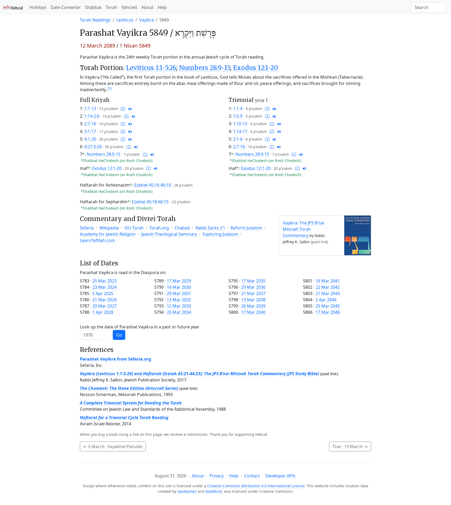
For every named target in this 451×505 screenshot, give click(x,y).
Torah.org (159, 228)
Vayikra (146, 20)
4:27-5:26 (93, 146)
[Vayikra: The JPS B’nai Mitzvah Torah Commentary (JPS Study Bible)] (357, 235)
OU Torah (134, 228)
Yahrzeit (129, 7)
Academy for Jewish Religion (107, 234)
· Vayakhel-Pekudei (113, 446)
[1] (110, 88)
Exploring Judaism (220, 234)
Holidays (37, 7)
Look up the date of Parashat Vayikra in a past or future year (139, 327)
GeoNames (187, 491)
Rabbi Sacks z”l (210, 228)
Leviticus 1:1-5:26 (151, 68)
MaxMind (213, 491)
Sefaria (87, 228)
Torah (111, 7)
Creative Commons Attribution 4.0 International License (256, 485)
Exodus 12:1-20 (255, 68)
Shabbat (93, 7)
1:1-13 (90, 108)
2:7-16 (90, 123)
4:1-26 (90, 139)
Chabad (182, 228)
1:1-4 (237, 108)
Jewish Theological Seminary (169, 234)
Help (162, 7)
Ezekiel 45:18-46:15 (150, 202)
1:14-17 (240, 131)
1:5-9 (237, 116)
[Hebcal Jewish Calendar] (13, 7)
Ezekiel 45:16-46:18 (152, 185)
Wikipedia (109, 228)
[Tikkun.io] (123, 108)
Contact (252, 476)
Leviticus (124, 20)
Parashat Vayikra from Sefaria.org (115, 359)
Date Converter (66, 7)
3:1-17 (90, 131)
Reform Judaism (246, 228)
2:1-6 (237, 139)
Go (119, 335)
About (147, 7)
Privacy (217, 476)
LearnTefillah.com (97, 240)
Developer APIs (280, 476)
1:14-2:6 (91, 116)
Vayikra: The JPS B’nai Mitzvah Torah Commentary (303, 229)
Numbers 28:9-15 (204, 68)
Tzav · (350, 446)
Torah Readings (95, 20)
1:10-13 (240, 123)
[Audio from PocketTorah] (130, 108)
